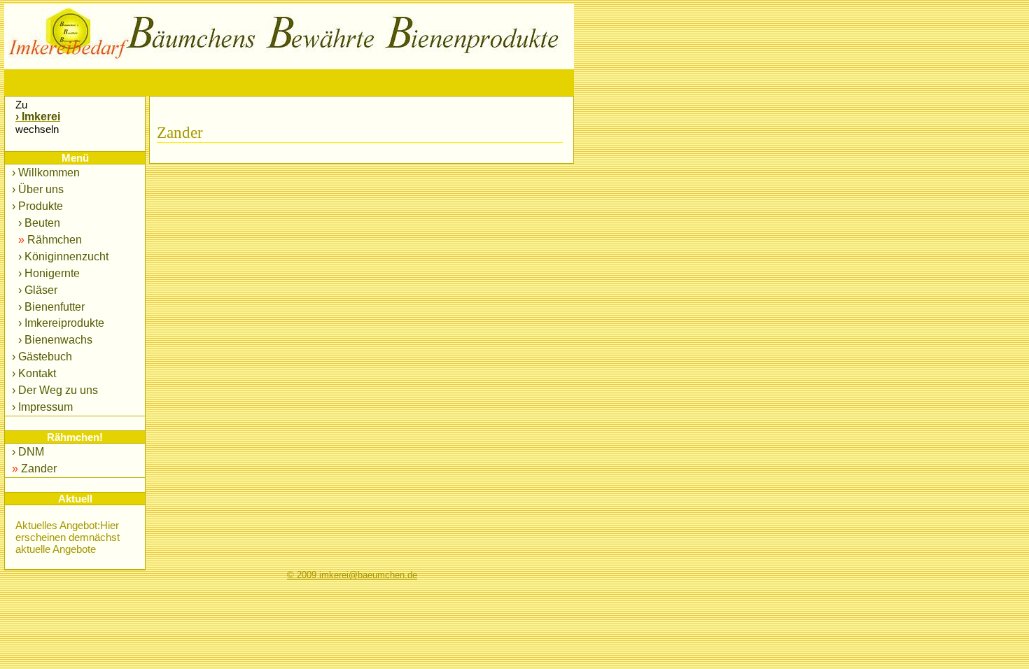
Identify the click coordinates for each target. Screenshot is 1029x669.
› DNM (28, 452)
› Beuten (37, 223)
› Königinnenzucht (61, 256)
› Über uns (38, 189)
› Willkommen (46, 172)
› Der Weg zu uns (55, 390)
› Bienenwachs (53, 340)
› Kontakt (34, 373)
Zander (34, 468)
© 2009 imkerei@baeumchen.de (352, 575)
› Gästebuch (42, 356)
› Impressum (42, 407)
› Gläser (36, 290)
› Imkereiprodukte (59, 323)
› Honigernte (47, 273)
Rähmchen (48, 240)
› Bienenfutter (50, 307)
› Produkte (37, 206)
